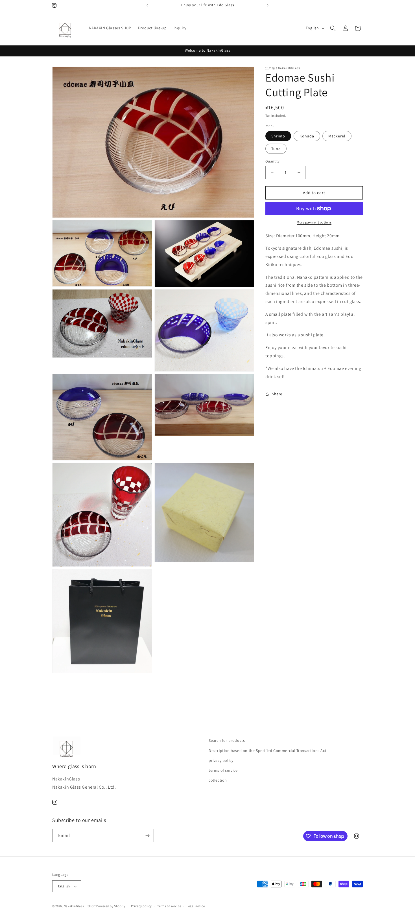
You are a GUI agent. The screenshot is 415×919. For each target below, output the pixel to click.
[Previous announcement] (147, 5)
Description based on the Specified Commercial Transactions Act (267, 750)
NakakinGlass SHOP (80, 906)
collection (218, 780)
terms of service (223, 770)
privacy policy (221, 760)
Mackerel (337, 136)
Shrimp (278, 136)
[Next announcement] (267, 5)
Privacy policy (141, 906)
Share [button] (277, 393)
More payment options (314, 222)
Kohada (307, 136)
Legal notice (196, 906)
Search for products (227, 740)
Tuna (276, 148)
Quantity (272, 161)
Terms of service (169, 906)
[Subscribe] (147, 835)
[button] (333, 28)
